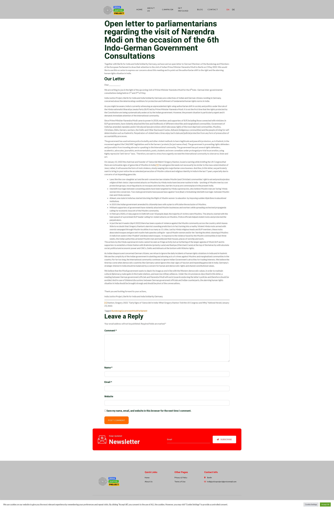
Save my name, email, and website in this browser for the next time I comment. (148, 411)
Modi (134, 310)
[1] (157, 165)
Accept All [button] (325, 504)
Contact (213, 9)
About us (151, 9)
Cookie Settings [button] (311, 504)
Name (108, 367)
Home (139, 9)
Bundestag (116, 310)
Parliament (142, 310)
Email (108, 382)
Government (126, 310)
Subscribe (226, 439)
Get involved (183, 9)
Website (108, 396)
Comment (110, 330)
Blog (200, 9)
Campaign (167, 9)
